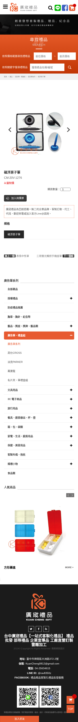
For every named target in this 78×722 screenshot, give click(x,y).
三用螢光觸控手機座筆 (53, 256)
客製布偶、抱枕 (16, 454)
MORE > (69, 567)
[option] (39, 129)
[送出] (74, 16)
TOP (70, 708)
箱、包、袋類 (15, 426)
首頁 (5, 77)
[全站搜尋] (50, 7)
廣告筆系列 (31, 77)
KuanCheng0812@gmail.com (42, 663)
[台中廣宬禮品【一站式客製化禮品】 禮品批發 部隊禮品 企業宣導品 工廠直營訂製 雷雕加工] (23, 6)
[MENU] (5, 6)
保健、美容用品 (16, 445)
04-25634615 (42, 668)
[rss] (46, 629)
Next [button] (70, 129)
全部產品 (13, 289)
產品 (11, 77)
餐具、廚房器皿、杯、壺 (22, 417)
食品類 (11, 473)
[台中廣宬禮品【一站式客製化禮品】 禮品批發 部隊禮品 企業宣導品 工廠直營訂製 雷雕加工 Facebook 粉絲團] (65, 7)
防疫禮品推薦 (15, 307)
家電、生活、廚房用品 (20, 436)
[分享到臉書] (39, 629)
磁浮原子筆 (14, 234)
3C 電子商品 (15, 399)
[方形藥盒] (39, 528)
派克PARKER (15, 361)
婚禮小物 (13, 463)
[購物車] (72, 7)
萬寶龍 (11, 371)
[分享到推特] (31, 629)
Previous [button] (8, 129)
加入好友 (20, 718)
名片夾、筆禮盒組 (18, 380)
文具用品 (13, 389)
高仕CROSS (15, 352)
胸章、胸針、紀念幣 (19, 316)
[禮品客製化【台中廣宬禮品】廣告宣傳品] (39, 24)
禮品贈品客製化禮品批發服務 (47, 677)
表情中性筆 (18, 256)
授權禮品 (13, 298)
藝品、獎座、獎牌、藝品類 (23, 326)
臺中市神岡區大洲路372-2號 (42, 658)
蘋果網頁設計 (58, 648)
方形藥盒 (10, 567)
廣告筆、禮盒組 (20, 77)
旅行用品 (13, 408)
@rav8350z (44, 673)
